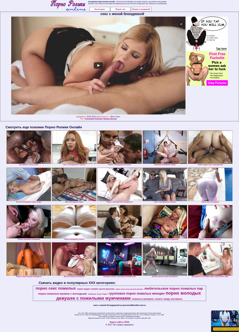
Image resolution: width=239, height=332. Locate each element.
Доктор (113, 119)
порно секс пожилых (56, 288)
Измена (106, 119)
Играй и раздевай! (141, 9)
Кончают (99, 119)
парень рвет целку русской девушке (129, 289)
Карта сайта (116, 322)
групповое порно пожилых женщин (137, 293)
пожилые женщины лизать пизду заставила (157, 298)
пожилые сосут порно (98, 294)
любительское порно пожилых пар (173, 288)
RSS (127, 322)
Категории (100, 9)
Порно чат (120, 9)
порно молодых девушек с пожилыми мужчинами (128, 296)
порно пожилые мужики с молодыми (62, 293)
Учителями (89, 119)
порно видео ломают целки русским (95, 289)
